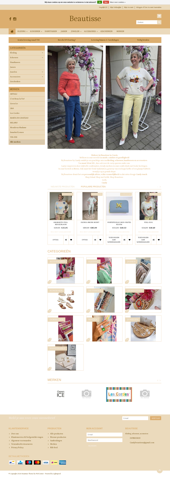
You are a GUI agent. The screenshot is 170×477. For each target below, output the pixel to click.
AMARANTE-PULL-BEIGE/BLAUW (60, 223)
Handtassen (51, 31)
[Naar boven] (160, 470)
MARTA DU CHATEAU (19, 118)
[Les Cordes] (118, 394)
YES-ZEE (13, 137)
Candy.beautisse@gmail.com (142, 443)
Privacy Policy (17, 448)
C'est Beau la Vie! (17, 99)
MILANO (14, 123)
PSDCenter (40, 474)
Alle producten (56, 434)
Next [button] (160, 186)
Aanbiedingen (56, 441)
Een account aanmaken (152, 7)
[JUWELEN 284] (143, 317)
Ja (100, 2)
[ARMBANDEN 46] (143, 288)
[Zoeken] (159, 22)
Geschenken (106, 31)
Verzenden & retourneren (21, 444)
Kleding (22, 31)
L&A (12, 108)
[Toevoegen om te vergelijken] (66, 240)
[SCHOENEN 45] (66, 288)
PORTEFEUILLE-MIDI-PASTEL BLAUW (119, 223)
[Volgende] (160, 380)
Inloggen (139, 7)
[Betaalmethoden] (12, 462)
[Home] (12, 31)
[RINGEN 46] (104, 317)
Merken (120, 31)
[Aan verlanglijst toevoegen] (71, 240)
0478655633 (135, 438)
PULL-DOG (148, 222)
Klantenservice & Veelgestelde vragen (27, 437)
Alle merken (15, 142)
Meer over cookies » (118, 2)
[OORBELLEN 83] (66, 317)
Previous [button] (157, 186)
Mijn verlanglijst (115, 7)
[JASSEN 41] (143, 259)
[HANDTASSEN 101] (66, 346)
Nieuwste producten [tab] (63, 186)
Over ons (15, 434)
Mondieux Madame (18, 128)
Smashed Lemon (17, 132)
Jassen (64, 31)
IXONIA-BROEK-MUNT (90, 222)
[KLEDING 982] (104, 259)
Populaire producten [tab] (93, 186)
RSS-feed (54, 448)
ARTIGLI (13, 94)
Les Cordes (14, 113)
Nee (106, 2)
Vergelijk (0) (103, 7)
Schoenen (35, 31)
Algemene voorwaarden (21, 441)
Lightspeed (57, 474)
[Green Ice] (60, 394)
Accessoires (90, 31)
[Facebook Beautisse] (10, 19)
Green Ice (14, 104)
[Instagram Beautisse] (14, 19)
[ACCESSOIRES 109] (66, 259)
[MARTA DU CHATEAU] (148, 393)
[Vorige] (158, 380)
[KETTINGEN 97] (104, 288)
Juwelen (75, 31)
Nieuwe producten (58, 437)
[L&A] (89, 393)
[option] (60, 219)
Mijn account (128, 7)
